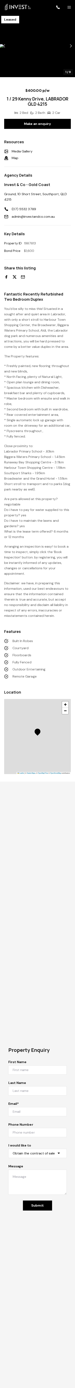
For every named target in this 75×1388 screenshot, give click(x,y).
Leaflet (21, 773)
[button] (37, 46)
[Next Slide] (71, 46)
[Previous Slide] (4, 46)
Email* (13, 1103)
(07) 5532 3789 (24, 209)
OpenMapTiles (43, 773)
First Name (17, 1062)
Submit (37, 1205)
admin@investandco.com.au (33, 216)
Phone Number (20, 1124)
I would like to (19, 1145)
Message (15, 1166)
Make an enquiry (37, 124)
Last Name (17, 1083)
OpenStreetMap (55, 773)
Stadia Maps (31, 773)
